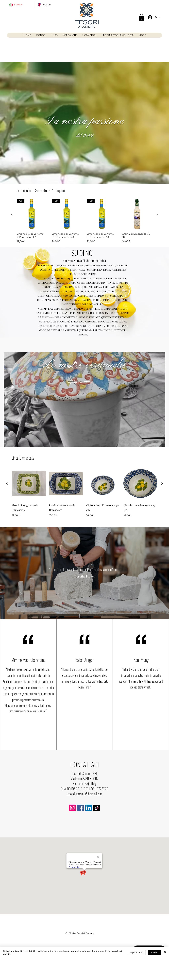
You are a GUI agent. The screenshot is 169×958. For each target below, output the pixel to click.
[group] (84, 221)
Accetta (154, 952)
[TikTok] (96, 808)
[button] (141, 17)
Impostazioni (136, 952)
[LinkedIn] (88, 808)
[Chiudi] (165, 952)
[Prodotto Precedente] (12, 214)
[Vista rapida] (137, 214)
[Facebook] (80, 808)
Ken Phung (141, 660)
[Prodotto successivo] (157, 214)
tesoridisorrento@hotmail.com (84, 793)
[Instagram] (72, 808)
